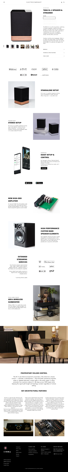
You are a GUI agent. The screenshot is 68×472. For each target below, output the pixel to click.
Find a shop (18, 448)
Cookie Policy (6, 465)
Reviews (17, 454)
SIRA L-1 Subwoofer (45, 453)
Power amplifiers (32, 449)
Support (17, 456)
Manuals (45, 49)
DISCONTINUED (46, 7)
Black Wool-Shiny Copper (49, 18)
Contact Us (18, 447)
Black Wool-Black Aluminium (50, 23)
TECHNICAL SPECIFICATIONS (49, 52)
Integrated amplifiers (33, 450)
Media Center (19, 452)
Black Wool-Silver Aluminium (50, 20)
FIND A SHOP (46, 56)
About (17, 450)
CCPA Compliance (7, 459)
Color (44, 15)
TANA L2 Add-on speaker (46, 452)
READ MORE (44, 168)
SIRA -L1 (48, 42)
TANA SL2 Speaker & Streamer (45, 449)
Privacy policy (6, 463)
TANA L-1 (62, 38)
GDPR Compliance (7, 461)
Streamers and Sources (33, 452)
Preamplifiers (31, 454)
